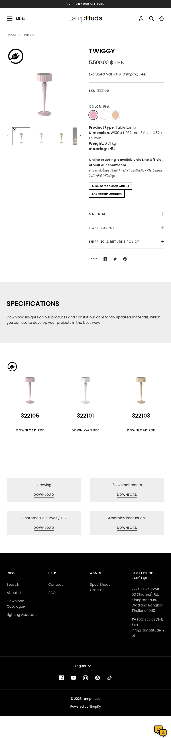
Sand (115, 115)
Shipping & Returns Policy (114, 241)
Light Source (101, 228)
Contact (55, 584)
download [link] (44, 494)
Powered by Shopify (85, 706)
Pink (93, 115)
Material (97, 214)
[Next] (81, 136)
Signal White (104, 115)
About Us (14, 592)
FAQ (52, 592)
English (80, 665)
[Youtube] (73, 678)
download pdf (30, 430)
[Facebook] (61, 678)
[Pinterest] (97, 678)
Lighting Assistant (22, 614)
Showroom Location (107, 194)
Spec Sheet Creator (100, 587)
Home (11, 35)
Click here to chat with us (110, 186)
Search (13, 584)
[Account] (141, 18)
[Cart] (162, 18)
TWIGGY (28, 35)
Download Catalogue (16, 603)
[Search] (151, 18)
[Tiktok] (109, 678)
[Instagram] (85, 678)
